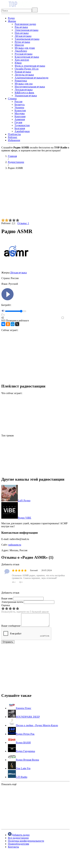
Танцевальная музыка (27, 39)
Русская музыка (23, 53)
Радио (11, 18)
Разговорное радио (25, 24)
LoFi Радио (24, 500)
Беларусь (20, 104)
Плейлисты (14, 134)
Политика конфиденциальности (26, 840)
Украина (19, 107)
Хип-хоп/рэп (22, 59)
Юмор (18, 62)
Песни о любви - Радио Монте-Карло (37, 725)
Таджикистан (22, 125)
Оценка (5, 605)
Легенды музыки (24, 74)
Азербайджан (22, 131)
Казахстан (20, 110)
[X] (17, 324)
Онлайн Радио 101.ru (26, 68)
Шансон (19, 45)
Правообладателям (18, 843)
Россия (18, 101)
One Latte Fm (23, 768)
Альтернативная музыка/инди (31, 77)
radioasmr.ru (14, 544)
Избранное (14, 140)
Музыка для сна (24, 83)
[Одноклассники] (8, 324)
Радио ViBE (24, 517)
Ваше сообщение (10, 625)
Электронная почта (12, 602)
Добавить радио (21, 834)
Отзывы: (23, 223)
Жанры (12, 21)
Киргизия (20, 116)
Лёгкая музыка (23, 36)
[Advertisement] (35, 195)
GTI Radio (21, 777)
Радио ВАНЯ (23, 742)
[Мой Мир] (13, 324)
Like (67, 317)
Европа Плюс (23, 708)
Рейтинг (12, 137)
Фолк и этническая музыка (30, 65)
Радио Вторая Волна (27, 759)
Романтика (21, 80)
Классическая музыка (27, 56)
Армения (20, 119)
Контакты (13, 846)
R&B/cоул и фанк (24, 92)
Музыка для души (25, 47)
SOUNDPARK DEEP (28, 716)
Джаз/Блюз (21, 50)
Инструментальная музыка (30, 86)
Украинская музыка (26, 95)
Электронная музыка (26, 30)
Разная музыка (23, 71)
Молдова (20, 113)
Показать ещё (9, 784)
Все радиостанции (18, 837)
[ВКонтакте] (3, 324)
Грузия (18, 122)
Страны (12, 98)
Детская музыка (24, 89)
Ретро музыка (22, 42)
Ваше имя (6, 598)
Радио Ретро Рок (25, 734)
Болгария (20, 128)
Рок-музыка (21, 27)
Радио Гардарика (25, 751)
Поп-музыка (22, 33)
